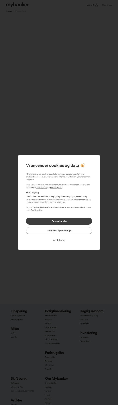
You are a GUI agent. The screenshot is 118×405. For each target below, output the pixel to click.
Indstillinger (59, 240)
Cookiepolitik (41, 187)
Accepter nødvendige (59, 230)
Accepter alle (59, 221)
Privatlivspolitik (56, 187)
